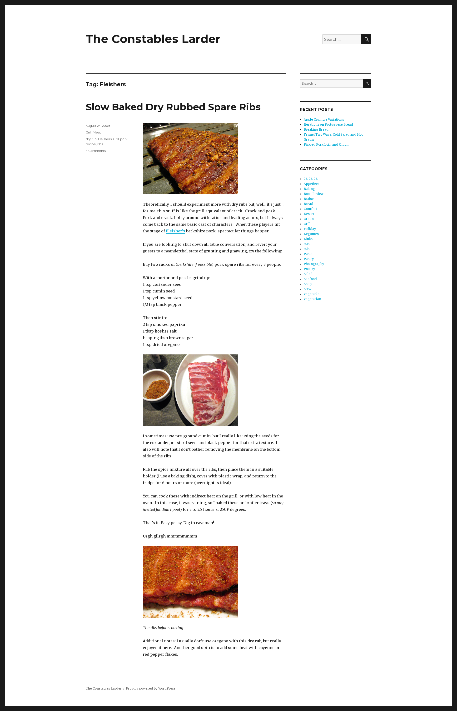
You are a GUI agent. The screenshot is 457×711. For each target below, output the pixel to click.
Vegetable (311, 294)
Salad (308, 274)
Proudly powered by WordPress (150, 688)
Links (308, 239)
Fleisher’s (175, 231)
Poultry (309, 269)
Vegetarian (312, 299)
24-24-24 (311, 179)
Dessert (310, 214)
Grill (88, 132)
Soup (308, 284)
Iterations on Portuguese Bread (328, 125)
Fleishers (105, 139)
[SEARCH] (367, 83)
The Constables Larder (153, 39)
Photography (314, 264)
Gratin (309, 219)
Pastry (309, 259)
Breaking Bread (316, 130)
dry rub (91, 139)
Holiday (310, 229)
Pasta (308, 254)
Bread (308, 204)
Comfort (310, 209)
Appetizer (311, 184)
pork (124, 139)
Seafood (310, 279)
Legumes (311, 234)
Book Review (313, 194)
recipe (91, 144)
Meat (97, 132)
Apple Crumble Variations (324, 120)
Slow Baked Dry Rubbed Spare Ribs (173, 107)
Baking (309, 189)
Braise (309, 199)
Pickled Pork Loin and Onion (326, 145)
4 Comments (96, 151)
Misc (307, 249)
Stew (307, 289)
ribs (100, 144)
